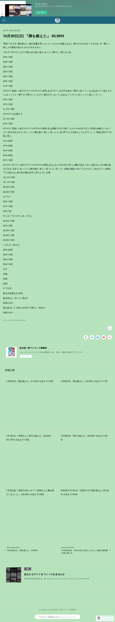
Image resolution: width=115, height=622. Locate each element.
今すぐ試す (41, 12)
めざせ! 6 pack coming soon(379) (14, 320)
